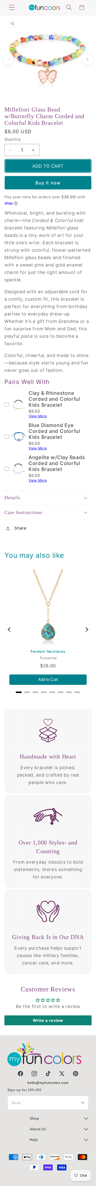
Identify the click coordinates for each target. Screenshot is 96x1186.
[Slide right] (87, 59)
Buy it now (48, 182)
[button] (11, 7)
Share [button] (20, 528)
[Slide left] (8, 59)
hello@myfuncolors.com (47, 1083)
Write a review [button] (48, 1020)
